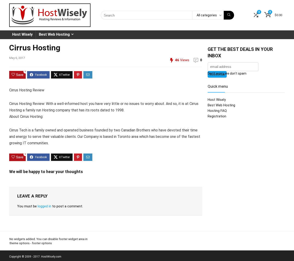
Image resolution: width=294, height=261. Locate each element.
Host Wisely (22, 34)
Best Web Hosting (54, 34)
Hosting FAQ (217, 111)
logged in (44, 206)
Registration (217, 116)
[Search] (229, 15)
